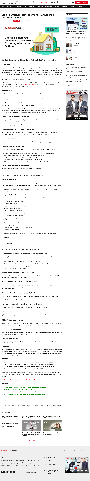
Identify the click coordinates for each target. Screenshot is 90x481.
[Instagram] (5, 472)
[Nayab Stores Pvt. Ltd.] (69, 57)
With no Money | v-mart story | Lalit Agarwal (35, 387)
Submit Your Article (52, 451)
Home (24, 451)
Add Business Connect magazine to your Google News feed (19, 380)
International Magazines (81, 2)
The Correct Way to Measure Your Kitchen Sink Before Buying (32, 471)
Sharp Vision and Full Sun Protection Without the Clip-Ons (51, 433)
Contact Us (85, 451)
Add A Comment (31, 440)
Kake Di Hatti (76, 43)
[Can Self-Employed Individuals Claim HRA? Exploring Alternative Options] (31, 56)
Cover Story (71, 6)
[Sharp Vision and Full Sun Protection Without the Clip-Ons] (52, 425)
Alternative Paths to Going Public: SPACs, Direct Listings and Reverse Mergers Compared (31, 434)
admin (4, 20)
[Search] (73, 2)
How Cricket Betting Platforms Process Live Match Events (10, 417)
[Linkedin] (8, 472)
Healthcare (64, 6)
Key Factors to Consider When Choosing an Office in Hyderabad (52, 417)
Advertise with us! (39, 451)
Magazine (9, 6)
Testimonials (79, 6)
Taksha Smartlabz (77, 49)
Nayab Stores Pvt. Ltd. (78, 56)
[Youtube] (14, 472)
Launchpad (56, 6)
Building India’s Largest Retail (11, 387)
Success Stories (48, 6)
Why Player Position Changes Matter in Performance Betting (31, 417)
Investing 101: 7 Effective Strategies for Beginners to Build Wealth (20, 392)
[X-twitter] (11, 472)
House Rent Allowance (30, 84)
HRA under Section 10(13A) (38, 98)
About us (30, 451)
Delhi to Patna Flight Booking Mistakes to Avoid (76, 83)
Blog (25, 6)
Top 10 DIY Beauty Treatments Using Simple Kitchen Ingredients (20, 389)
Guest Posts (40, 6)
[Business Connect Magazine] (45, 2)
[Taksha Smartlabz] (69, 51)
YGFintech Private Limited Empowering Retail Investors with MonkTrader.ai (76, 32)
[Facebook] (2, 472)
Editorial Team (76, 451)
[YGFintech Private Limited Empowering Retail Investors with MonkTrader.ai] (77, 23)
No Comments (24, 20)
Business (21, 387)
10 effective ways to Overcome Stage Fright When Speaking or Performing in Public (25, 394)
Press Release (32, 6)
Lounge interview (18, 6)
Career (69, 451)
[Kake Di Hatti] (69, 45)
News (3, 6)
